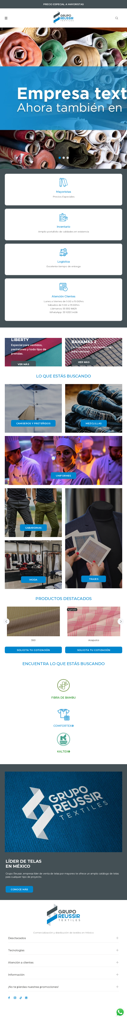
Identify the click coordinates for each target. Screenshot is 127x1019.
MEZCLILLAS (94, 423)
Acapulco (93, 640)
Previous (6, 621)
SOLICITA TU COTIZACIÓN (33, 650)
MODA (33, 579)
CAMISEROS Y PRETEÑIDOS (33, 423)
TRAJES (94, 579)
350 (33, 640)
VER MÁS (23, 364)
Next (121, 621)
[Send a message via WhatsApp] (120, 1012)
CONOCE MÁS (19, 889)
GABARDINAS (33, 527)
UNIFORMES (63, 475)
